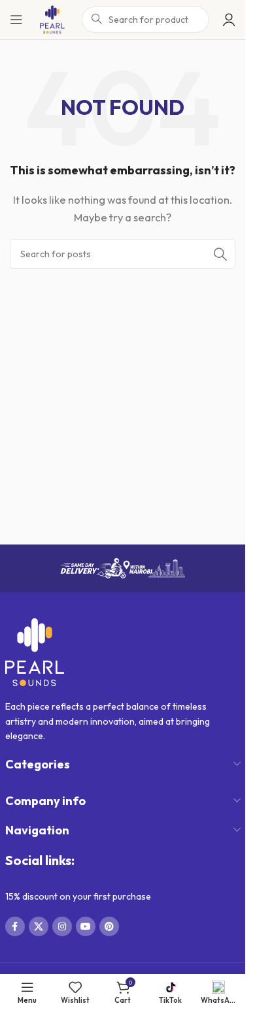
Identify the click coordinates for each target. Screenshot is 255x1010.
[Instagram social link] (62, 926)
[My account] (229, 20)
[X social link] (38, 926)
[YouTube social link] (85, 926)
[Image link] (34, 651)
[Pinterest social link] (109, 926)
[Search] (220, 254)
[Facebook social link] (15, 926)
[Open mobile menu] (16, 20)
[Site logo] (52, 18)
